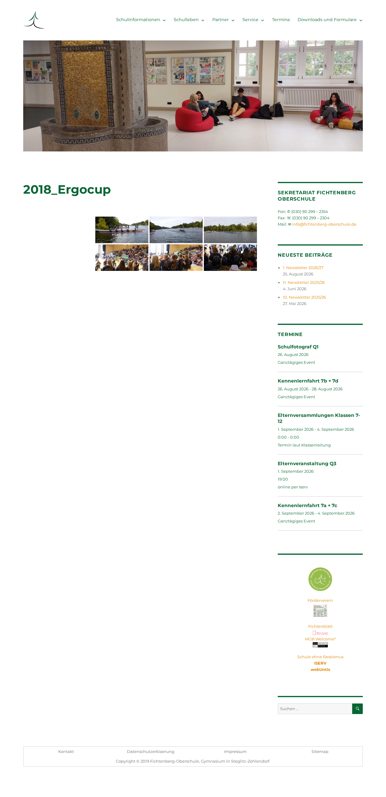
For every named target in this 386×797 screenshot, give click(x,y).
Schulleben (186, 19)
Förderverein (320, 600)
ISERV (320, 663)
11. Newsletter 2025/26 (304, 282)
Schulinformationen (138, 19)
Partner (220, 19)
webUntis (320, 669)
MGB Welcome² (320, 639)
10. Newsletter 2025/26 (304, 297)
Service (250, 19)
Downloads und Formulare (327, 19)
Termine (281, 19)
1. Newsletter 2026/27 (303, 267)
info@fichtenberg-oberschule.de (324, 224)
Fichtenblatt (320, 626)
